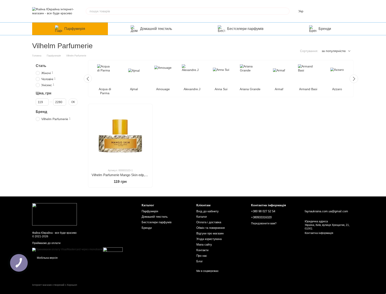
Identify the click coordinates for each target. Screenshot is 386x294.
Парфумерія (74, 29)
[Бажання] (327, 11)
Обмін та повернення (210, 227)
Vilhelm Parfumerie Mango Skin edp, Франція (125, 175)
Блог (199, 261)
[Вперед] (354, 79)
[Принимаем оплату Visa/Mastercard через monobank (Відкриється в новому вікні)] (67, 249)
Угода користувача (209, 239)
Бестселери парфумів (245, 29)
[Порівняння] (315, 11)
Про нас (201, 255)
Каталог (201, 216)
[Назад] (88, 79)
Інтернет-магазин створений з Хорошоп (54, 285)
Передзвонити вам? (264, 223)
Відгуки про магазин (210, 233)
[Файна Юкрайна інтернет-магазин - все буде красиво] (54, 214)
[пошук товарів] (286, 11)
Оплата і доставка (208, 222)
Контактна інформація (319, 233)
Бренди (325, 29)
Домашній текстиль (156, 29)
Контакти (202, 250)
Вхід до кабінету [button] (207, 211)
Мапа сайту (204, 244)
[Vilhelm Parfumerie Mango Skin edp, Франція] (120, 136)
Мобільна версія (47, 257)
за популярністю (334, 51)
